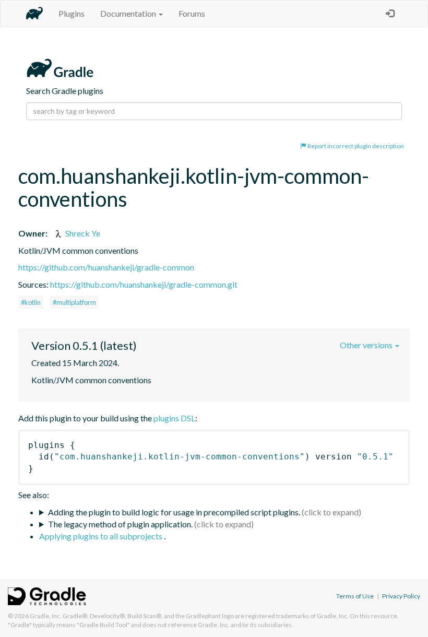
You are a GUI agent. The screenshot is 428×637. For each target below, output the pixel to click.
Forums (192, 13)
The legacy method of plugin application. (120, 524)
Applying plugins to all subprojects (101, 536)
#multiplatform (74, 302)
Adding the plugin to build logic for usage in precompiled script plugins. (174, 512)
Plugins (71, 13)
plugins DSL (174, 418)
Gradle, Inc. (46, 616)
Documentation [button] (129, 13)
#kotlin (31, 302)
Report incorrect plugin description (355, 146)
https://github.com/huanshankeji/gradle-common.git (143, 284)
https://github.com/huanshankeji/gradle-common (106, 267)
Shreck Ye (82, 233)
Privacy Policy (401, 596)
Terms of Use (355, 596)
